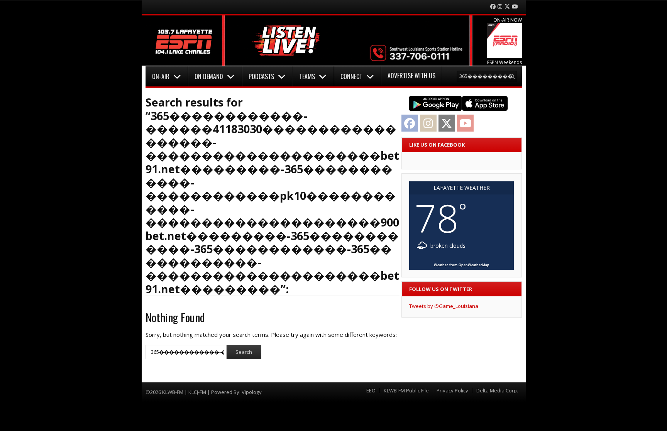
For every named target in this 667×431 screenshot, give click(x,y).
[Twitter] (507, 7)
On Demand (209, 76)
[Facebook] (493, 7)
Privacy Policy (452, 390)
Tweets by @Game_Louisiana (443, 306)
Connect (351, 76)
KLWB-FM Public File (406, 390)
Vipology (252, 392)
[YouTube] (515, 7)
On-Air (160, 76)
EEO (371, 390)
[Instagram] (500, 7)
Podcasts (261, 76)
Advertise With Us (411, 75)
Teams (307, 76)
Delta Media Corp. (497, 390)
